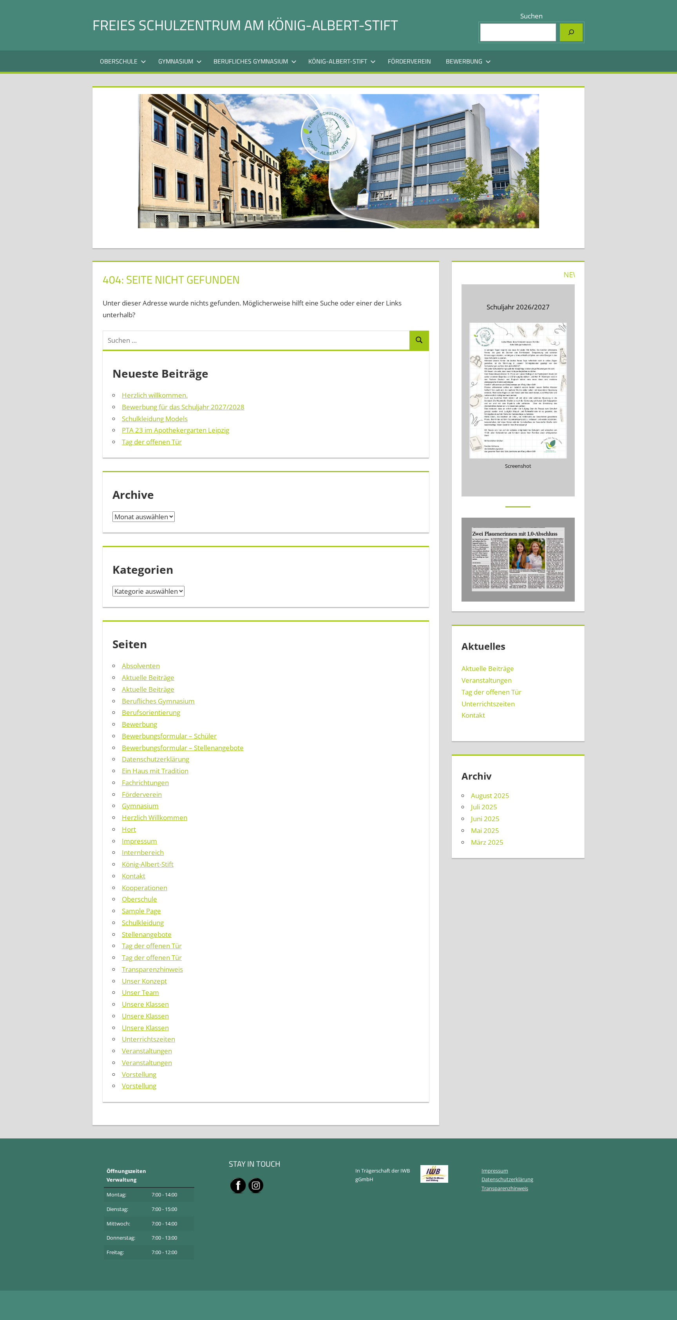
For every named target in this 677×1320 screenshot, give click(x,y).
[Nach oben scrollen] (664, 1307)
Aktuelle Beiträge (148, 677)
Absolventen (141, 665)
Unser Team (140, 992)
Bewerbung (464, 61)
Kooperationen (144, 887)
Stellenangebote (147, 934)
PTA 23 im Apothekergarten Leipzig (175, 430)
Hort (129, 829)
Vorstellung (139, 1074)
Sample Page (141, 910)
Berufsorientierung (151, 712)
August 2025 (490, 795)
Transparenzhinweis (152, 969)
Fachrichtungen (145, 782)
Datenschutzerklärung (155, 759)
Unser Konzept (144, 980)
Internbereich (143, 852)
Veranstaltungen (147, 1050)
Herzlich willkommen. (155, 395)
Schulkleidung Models (155, 418)
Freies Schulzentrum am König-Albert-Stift (245, 25)
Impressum (139, 840)
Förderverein (409, 61)
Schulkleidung (143, 922)
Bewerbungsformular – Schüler (169, 735)
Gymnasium (175, 61)
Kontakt (133, 875)
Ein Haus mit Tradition (155, 770)
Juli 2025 (484, 806)
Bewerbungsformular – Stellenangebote (183, 747)
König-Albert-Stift (337, 61)
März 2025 (487, 842)
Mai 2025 (485, 830)
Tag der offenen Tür (152, 441)
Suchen (531, 15)
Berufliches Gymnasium (251, 61)
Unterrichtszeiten (148, 1039)
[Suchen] (571, 32)
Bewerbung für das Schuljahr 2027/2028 (183, 406)
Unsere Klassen (145, 1004)
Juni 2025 (485, 818)
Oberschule (119, 61)
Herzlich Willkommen (154, 817)
